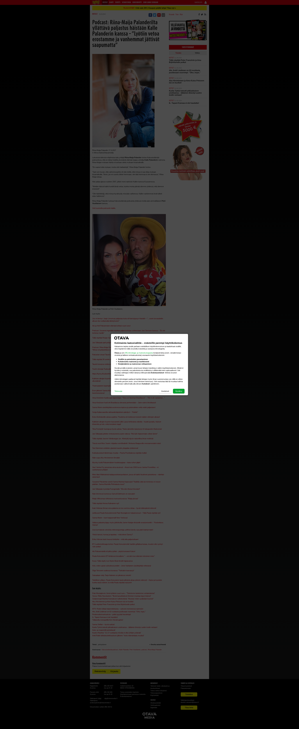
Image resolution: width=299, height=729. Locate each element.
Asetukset (165, 391)
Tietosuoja (118, 391)
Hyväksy (178, 391)
